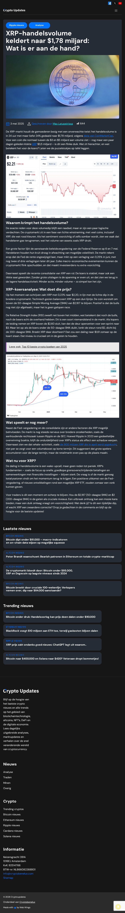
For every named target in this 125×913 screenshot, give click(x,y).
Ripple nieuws (16, 25)
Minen (6, 783)
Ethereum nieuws (13, 820)
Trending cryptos (13, 809)
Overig (7, 788)
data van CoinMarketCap (98, 136)
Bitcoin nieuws (12, 814)
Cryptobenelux (27, 902)
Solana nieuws (11, 836)
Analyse (39, 25)
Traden (7, 777)
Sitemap (8, 878)
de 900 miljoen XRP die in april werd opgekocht (88, 444)
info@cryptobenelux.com (18, 874)
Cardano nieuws (12, 831)
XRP (34, 144)
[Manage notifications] (118, 906)
